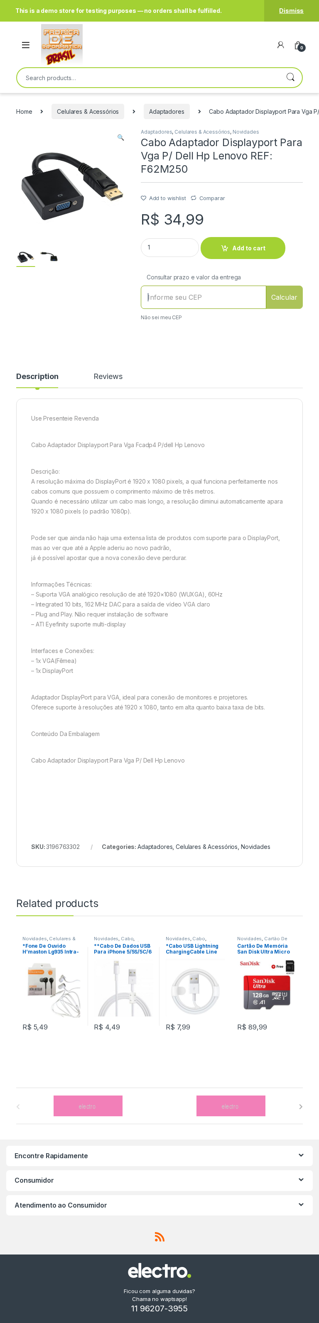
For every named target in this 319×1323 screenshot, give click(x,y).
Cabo (127, 939)
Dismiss (291, 10)
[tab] (37, 380)
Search (290, 77)
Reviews (107, 377)
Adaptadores (166, 111)
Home (24, 111)
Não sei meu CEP (161, 317)
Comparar (212, 198)
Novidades (246, 132)
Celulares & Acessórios (88, 111)
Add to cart (248, 248)
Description (37, 377)
